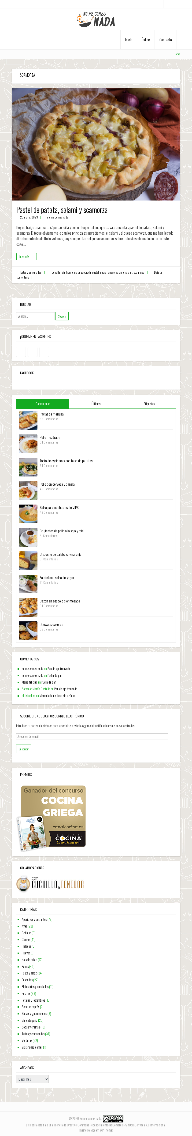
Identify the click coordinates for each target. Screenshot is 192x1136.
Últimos (96, 403)
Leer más (24, 256)
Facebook (27, 373)
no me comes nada (57, 217)
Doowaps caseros (51, 624)
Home (177, 54)
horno (69, 272)
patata (103, 272)
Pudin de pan (55, 675)
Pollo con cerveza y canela (57, 484)
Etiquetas (149, 403)
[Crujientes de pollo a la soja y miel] (28, 536)
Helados (26, 946)
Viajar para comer (32, 1047)
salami (128, 272)
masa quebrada (82, 272)
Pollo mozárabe (50, 437)
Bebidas (26, 932)
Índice (146, 40)
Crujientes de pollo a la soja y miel (62, 531)
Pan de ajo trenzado (59, 668)
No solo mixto (29, 959)
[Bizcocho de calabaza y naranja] (28, 560)
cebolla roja (58, 272)
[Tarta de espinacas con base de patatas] (28, 466)
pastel (95, 272)
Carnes (26, 939)
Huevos (26, 952)
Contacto (165, 40)
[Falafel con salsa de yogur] (28, 583)
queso (111, 272)
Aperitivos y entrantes (34, 919)
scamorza (139, 272)
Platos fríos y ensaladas (35, 986)
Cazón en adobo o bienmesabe (60, 601)
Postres (26, 993)
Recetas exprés (30, 1006)
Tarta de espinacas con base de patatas (66, 460)
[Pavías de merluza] (28, 419)
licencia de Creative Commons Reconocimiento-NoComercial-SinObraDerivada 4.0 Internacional (110, 1124)
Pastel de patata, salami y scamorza (62, 209)
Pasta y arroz (29, 973)
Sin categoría (29, 1020)
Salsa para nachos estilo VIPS (59, 507)
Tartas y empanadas (30, 272)
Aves (24, 926)
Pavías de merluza (52, 414)
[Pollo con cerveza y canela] (28, 489)
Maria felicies (29, 682)
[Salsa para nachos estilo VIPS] (28, 513)
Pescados (27, 979)
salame (120, 272)
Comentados (43, 403)
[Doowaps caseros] (28, 630)
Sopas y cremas (31, 1027)
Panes (25, 966)
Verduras (27, 1040)
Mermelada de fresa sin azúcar (57, 695)
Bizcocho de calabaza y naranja (60, 554)
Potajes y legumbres (33, 1000)
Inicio (128, 40)
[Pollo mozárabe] (28, 443)
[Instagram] (167, 4)
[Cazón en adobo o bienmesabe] (28, 606)
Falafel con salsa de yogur (57, 577)
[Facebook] (159, 4)
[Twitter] (176, 4)
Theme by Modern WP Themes (96, 1130)
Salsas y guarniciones (34, 1013)
